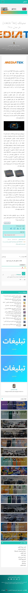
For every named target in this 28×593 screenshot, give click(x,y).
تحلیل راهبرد (11, 50)
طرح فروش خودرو (22, 549)
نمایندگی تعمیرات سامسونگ (20, 551)
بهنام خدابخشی (12, 46)
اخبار (12, 48)
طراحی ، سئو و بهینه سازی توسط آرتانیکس (17, 590)
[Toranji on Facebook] (20, 579)
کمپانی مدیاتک (18, 244)
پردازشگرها (19, 50)
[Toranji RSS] (8, 579)
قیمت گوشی (23, 553)
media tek (20, 241)
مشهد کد (3, 590)
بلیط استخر (23, 555)
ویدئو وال (24, 563)
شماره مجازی (23, 565)
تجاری (15, 50)
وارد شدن (4, 257)
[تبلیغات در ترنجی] (14, 12)
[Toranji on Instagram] (14, 579)
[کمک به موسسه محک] (14, 9)
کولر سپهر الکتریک (22, 559)
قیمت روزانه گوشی (22, 547)
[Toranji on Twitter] (17, 579)
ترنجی (7, 50)
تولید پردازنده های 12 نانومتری (13, 241)
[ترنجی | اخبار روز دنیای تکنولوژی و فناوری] (25, 2)
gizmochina (7, 223)
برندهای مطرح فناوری (6, 48)
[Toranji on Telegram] (11, 579)
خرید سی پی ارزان (22, 557)
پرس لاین (24, 561)
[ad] (14, 342)
